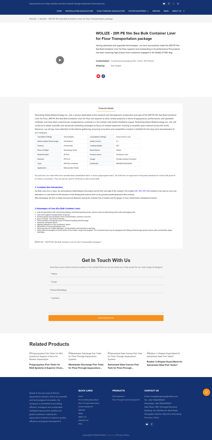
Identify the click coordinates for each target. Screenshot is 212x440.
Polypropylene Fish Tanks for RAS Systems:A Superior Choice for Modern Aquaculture (46, 366)
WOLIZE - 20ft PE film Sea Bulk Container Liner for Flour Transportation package (76, 19)
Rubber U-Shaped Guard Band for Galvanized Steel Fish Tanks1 (164, 363)
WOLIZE (32, 19)
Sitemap (111, 435)
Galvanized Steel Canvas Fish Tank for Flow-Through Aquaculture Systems (123, 366)
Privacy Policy (122, 435)
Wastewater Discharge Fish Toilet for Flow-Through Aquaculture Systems (85, 366)
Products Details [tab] (106, 108)
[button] (184, 11)
